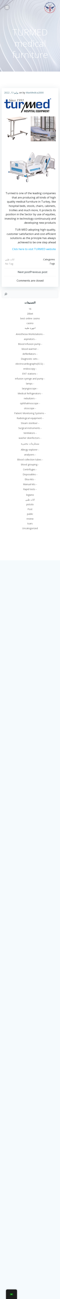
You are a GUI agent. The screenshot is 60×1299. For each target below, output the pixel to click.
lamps (29, 383)
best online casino (30, 318)
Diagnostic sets (29, 358)
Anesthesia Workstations (29, 334)
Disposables (29, 474)
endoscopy (29, 368)
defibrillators (29, 353)
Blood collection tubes (29, 459)
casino (30, 323)
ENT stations (29, 373)
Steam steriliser (29, 423)
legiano (30, 494)
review (30, 518)
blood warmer (29, 348)
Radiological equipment (29, 418)
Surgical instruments (29, 428)
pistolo (30, 504)
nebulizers (29, 398)
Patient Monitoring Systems (29, 413)
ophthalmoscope (29, 403)
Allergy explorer (29, 449)
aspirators (29, 339)
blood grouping (29, 464)
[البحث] (6, 294)
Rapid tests (29, 489)
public (30, 513)
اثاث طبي (9, 259)
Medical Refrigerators (29, 393)
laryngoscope (29, 388)
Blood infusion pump (29, 344)
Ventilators (29, 433)
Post (30, 509)
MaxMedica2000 (35, 92)
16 (30, 308)
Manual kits (29, 484)
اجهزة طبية (30, 328)
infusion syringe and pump (29, 378)
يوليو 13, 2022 (11, 92)
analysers (29, 454)
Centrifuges (29, 469)
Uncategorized (30, 528)
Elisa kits (29, 479)
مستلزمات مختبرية (30, 443)
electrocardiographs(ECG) (29, 363)
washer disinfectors (29, 437)
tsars (30, 523)
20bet (30, 313)
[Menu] (7, 7)
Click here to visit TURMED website (34, 249)
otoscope (29, 408)
